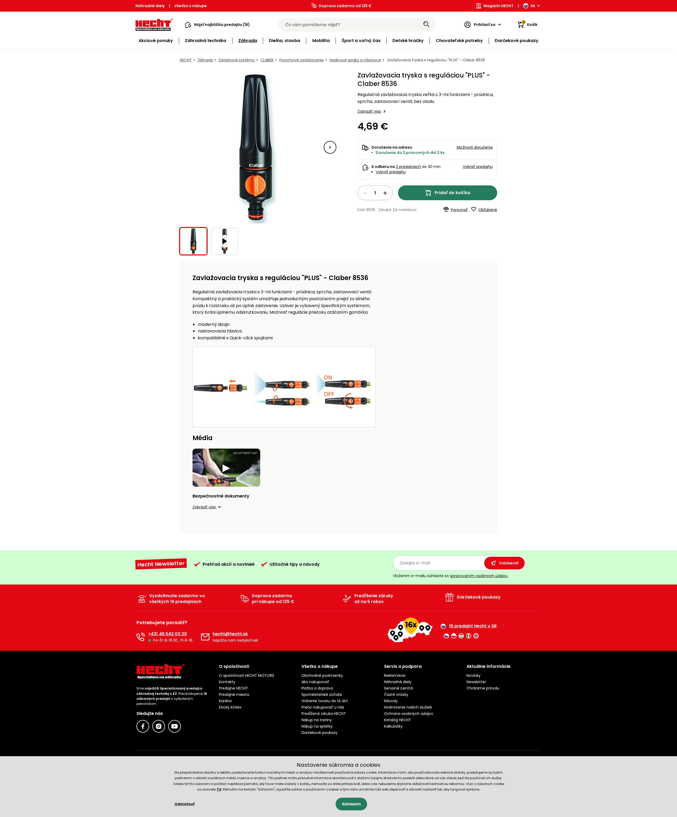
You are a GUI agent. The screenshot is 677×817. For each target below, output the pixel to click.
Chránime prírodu (482, 688)
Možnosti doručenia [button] (475, 147)
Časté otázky (396, 694)
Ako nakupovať (315, 681)
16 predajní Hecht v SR (473, 626)
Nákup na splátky (317, 726)
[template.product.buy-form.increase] (385, 193)
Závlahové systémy (237, 60)
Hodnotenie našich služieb (408, 707)
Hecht (186, 60)
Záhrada (205, 60)
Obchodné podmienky (322, 675)
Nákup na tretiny (316, 720)
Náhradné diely (150, 5)
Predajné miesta (234, 694)
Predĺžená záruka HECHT (323, 713)
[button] (217, 24)
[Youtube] (174, 726)
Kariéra (225, 701)
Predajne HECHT (233, 688)
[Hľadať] (426, 24)
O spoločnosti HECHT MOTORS (246, 675)
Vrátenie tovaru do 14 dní (324, 701)
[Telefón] (140, 637)
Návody (391, 701)
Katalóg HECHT (397, 720)
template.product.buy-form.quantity (375, 193)
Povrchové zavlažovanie (301, 60)
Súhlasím (351, 804)
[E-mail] (205, 637)
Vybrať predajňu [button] (478, 166)
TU (219, 789)
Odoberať (508, 563)
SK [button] (532, 5)
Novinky (473, 675)
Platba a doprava (317, 688)
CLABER (266, 60)
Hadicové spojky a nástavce (355, 60)
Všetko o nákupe (190, 5)
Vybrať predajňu (391, 172)
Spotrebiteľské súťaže (321, 694)
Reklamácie (394, 675)
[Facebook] (142, 726)
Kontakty (227, 681)
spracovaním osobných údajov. (479, 575)
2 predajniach (408, 166)
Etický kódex (230, 707)
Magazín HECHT (498, 5)
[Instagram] (158, 726)
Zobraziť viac (369, 111)
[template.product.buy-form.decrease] (365, 193)
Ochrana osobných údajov (408, 713)
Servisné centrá (398, 688)
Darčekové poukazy (319, 732)
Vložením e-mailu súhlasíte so (450, 575)
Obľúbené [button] (487, 209)
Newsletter (476, 681)
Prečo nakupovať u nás (322, 707)
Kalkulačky (393, 726)
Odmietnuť (185, 804)
